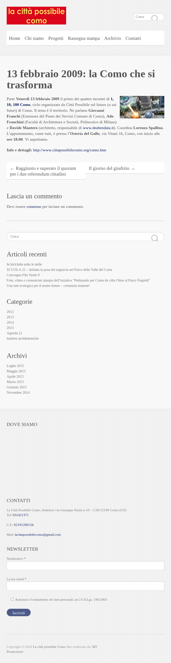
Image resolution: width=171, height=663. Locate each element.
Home (14, 38)
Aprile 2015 (15, 376)
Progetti (55, 38)
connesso (33, 206)
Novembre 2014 (18, 392)
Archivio (112, 38)
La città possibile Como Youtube (152, 9)
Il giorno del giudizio (112, 168)
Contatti (133, 38)
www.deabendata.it (98, 128)
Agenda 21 (14, 333)
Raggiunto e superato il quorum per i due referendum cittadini (43, 171)
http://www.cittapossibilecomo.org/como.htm (69, 150)
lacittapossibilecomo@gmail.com (38, 534)
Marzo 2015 (15, 382)
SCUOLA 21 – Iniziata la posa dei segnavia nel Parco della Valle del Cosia (59, 270)
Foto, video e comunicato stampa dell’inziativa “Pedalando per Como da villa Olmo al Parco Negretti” (78, 280)
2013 (10, 317)
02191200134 (24, 525)
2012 (10, 312)
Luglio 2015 (15, 366)
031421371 (21, 515)
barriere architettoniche (23, 338)
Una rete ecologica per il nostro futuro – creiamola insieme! (48, 286)
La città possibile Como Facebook (143, 9)
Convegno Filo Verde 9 (23, 275)
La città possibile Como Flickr (161, 9)
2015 (10, 328)
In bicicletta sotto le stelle (24, 264)
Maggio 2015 (16, 371)
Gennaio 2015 (17, 387)
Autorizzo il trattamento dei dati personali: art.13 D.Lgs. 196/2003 (61, 599)
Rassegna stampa (84, 38)
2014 (10, 322)
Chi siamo (34, 38)
